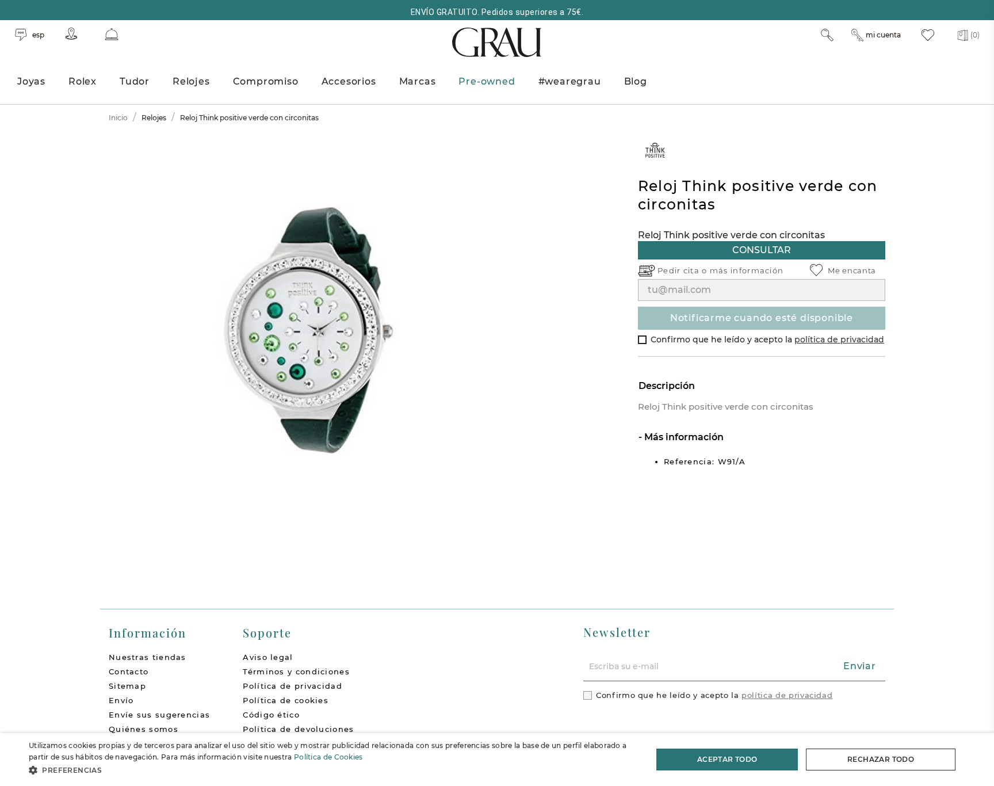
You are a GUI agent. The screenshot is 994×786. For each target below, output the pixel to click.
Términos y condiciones (296, 671)
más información (747, 270)
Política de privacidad (292, 685)
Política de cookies (285, 700)
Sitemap (127, 685)
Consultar (761, 250)
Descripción (667, 385)
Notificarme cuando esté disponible (761, 317)
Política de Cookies (328, 757)
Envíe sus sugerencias (159, 714)
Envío (121, 700)
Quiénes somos (143, 729)
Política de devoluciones (298, 729)
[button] (331, 770)
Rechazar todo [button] (880, 759)
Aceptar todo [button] (727, 759)
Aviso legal (268, 657)
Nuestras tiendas (147, 657)
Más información (683, 437)
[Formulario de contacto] (111, 34)
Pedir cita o (683, 270)
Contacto (128, 671)
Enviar (859, 666)
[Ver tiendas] (71, 34)
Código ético (271, 714)
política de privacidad (839, 339)
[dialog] (497, 759)
